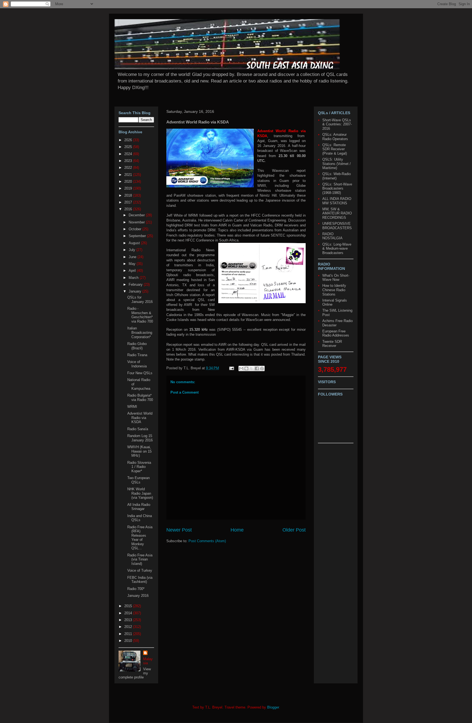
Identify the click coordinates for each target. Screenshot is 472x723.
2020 (128, 181)
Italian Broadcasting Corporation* (139, 332)
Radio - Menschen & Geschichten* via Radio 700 (140, 314)
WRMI (132, 407)
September (138, 236)
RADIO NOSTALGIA (332, 236)
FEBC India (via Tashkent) (139, 580)
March (134, 278)
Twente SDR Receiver (332, 344)
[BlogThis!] (246, 368)
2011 (128, 634)
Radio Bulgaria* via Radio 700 (140, 397)
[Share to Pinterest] (262, 368)
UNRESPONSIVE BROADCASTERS (337, 226)
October (135, 229)
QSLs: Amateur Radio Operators (335, 136)
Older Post (294, 530)
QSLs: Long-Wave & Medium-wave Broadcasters (336, 248)
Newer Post (179, 530)
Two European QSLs (138, 480)
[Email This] (241, 368)
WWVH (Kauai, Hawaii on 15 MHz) (139, 451)
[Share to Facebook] (256, 368)
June (133, 257)
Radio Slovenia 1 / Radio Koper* (139, 467)
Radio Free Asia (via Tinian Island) (139, 559)
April (133, 270)
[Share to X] (251, 368)
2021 (128, 175)
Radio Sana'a (137, 429)
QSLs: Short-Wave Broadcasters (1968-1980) (337, 188)
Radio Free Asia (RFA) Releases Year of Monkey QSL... (139, 537)
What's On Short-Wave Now (335, 277)
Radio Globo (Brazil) (137, 346)
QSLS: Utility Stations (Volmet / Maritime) (336, 163)
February (136, 284)
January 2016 (138, 596)
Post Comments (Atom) (207, 541)
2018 (128, 195)
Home (237, 530)
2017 (128, 202)
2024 (128, 154)
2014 (128, 613)
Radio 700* (135, 589)
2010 (128, 641)
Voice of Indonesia (137, 364)
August (135, 243)
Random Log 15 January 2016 (140, 438)
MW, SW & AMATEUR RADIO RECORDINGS (337, 213)
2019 (128, 188)
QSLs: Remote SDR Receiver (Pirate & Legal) (334, 149)
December (137, 215)
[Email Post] (231, 368)
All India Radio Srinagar (138, 507)
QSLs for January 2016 (140, 299)
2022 (128, 168)
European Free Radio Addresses (335, 333)
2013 (128, 620)
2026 (128, 140)
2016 (128, 209)
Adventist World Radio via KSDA (139, 417)
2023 (128, 161)
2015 (128, 606)
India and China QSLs (139, 518)
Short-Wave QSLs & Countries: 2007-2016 (337, 124)
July (132, 250)
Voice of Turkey (139, 570)
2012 (128, 627)
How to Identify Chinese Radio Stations (334, 290)
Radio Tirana (137, 355)
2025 (128, 147)
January (135, 291)
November (137, 222)
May (133, 264)
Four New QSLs (139, 373)
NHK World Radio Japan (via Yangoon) (140, 493)
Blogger (273, 707)
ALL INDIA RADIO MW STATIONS (336, 201)
